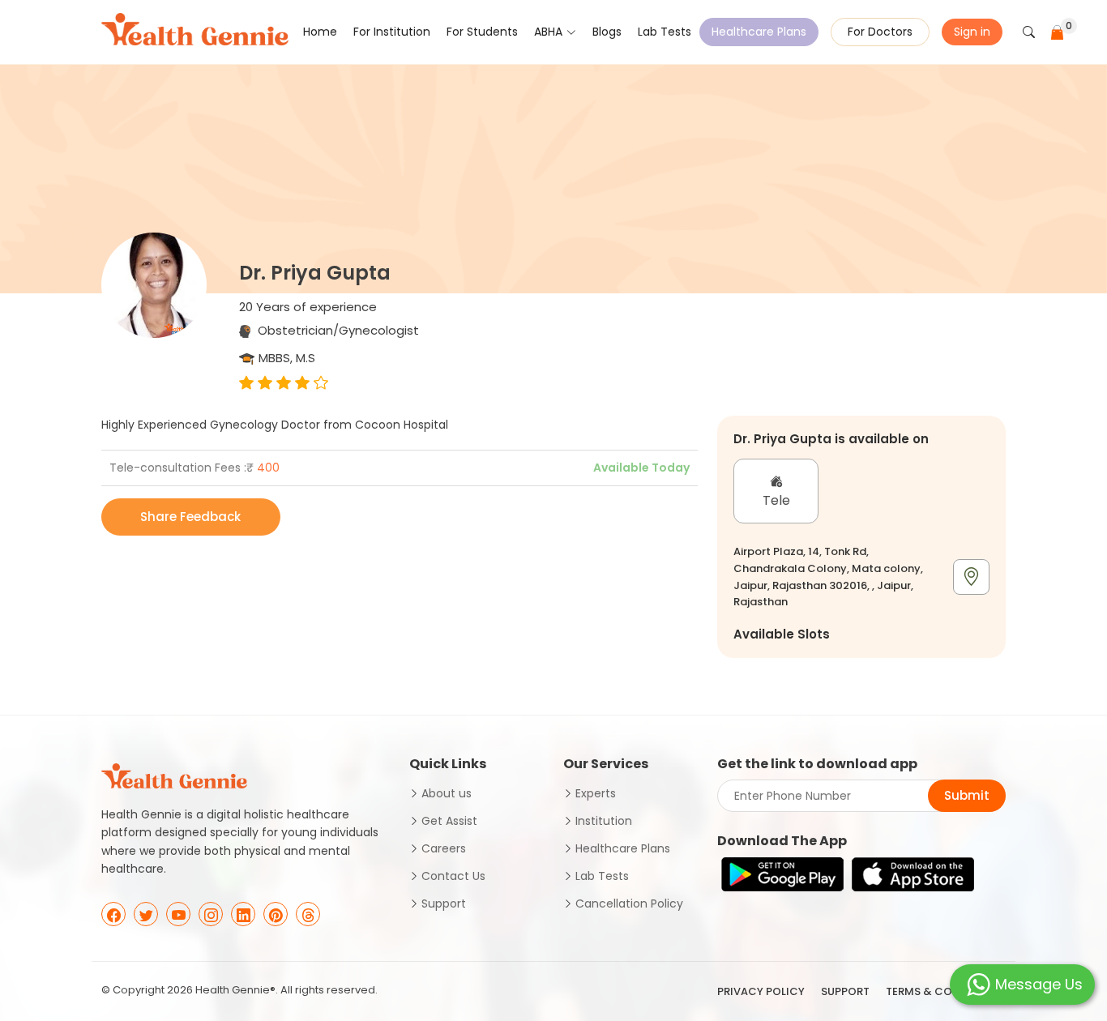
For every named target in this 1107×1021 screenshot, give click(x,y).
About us (446, 793)
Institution (603, 821)
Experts (595, 793)
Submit (966, 795)
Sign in (972, 31)
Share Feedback (190, 516)
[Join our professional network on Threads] (308, 914)
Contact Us (453, 876)
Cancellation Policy (629, 903)
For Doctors (880, 31)
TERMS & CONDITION (942, 991)
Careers (443, 848)
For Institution (391, 31)
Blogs (607, 31)
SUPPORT (845, 991)
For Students (482, 31)
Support (443, 903)
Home (320, 31)
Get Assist (449, 821)
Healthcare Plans (759, 31)
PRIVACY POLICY (761, 991)
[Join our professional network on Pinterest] (275, 914)
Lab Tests (664, 31)
